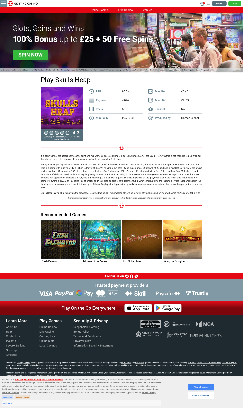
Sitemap (11, 350)
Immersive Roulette (80, 365)
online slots (126, 363)
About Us (11, 327)
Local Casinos (48, 345)
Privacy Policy (82, 341)
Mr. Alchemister (132, 261)
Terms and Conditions (87, 336)
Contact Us (13, 336)
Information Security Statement (93, 345)
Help (9, 331)
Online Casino (99, 10)
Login (219, 3)
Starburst (192, 363)
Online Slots (46, 341)
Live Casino (125, 10)
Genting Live (47, 336)
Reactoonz (17, 365)
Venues (147, 10)
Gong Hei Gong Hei (174, 261)
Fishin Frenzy (202, 363)
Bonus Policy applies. (203, 70)
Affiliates (11, 354)
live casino (139, 363)
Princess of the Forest (95, 261)
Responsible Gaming (86, 327)
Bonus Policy (81, 331)
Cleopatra (226, 363)
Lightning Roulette (63, 365)
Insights (11, 341)
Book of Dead (215, 363)
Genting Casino (97, 193)
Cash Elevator (49, 261)
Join (234, 3)
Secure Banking (15, 345)
